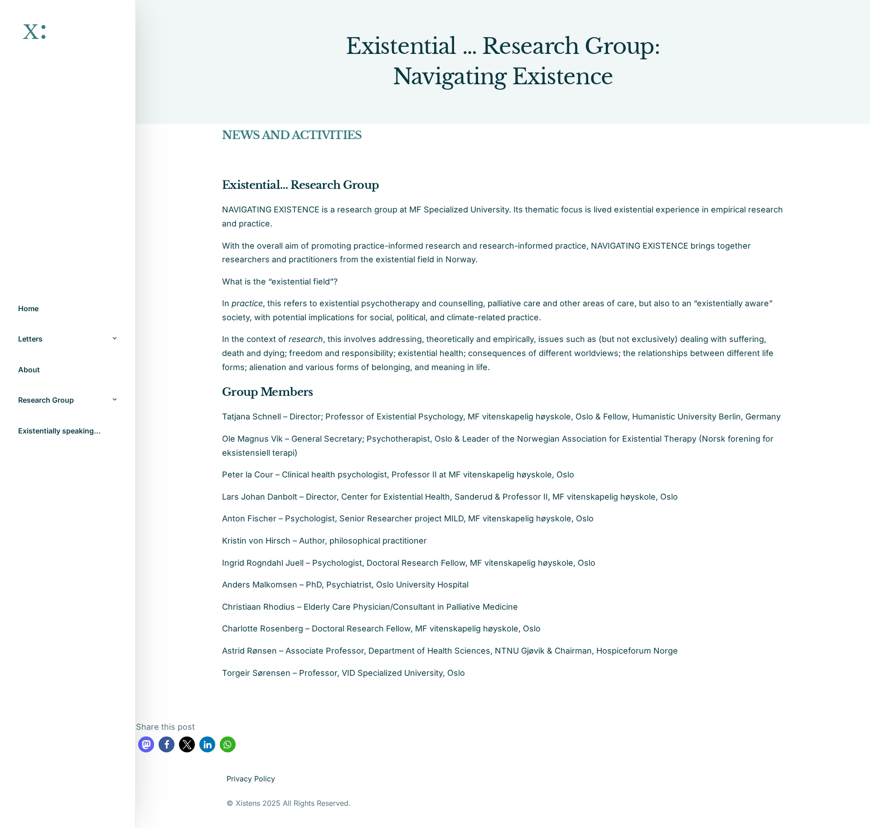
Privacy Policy (251, 778)
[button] (146, 744)
